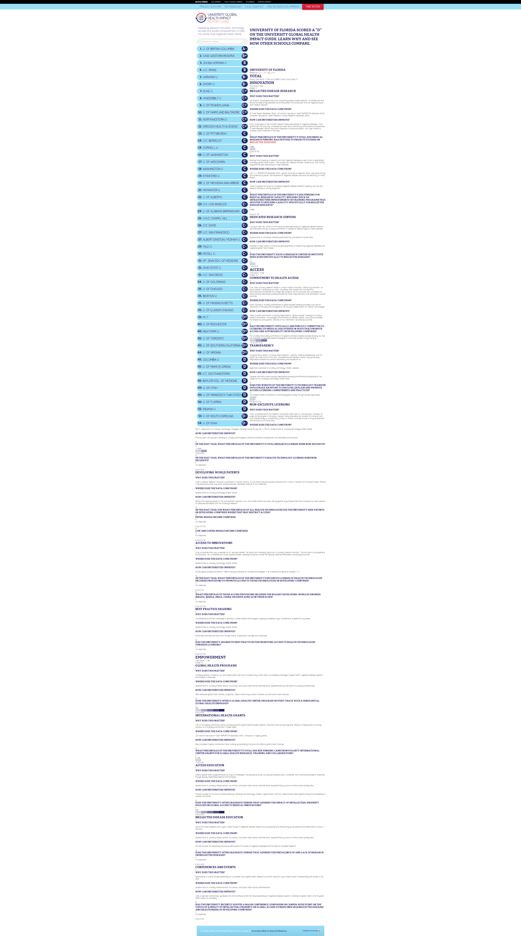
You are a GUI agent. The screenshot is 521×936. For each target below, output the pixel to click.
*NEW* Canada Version (233, 2)
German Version (264, 2)
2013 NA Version (201, 2)
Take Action (313, 6)
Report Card (222, 18)
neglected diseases (262, 142)
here (297, 572)
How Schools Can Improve (283, 6)
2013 (265, 73)
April (260, 73)
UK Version (250, 2)
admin (273, 73)
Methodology (233, 6)
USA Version (216, 2)
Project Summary (211, 6)
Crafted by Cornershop (310, 930)
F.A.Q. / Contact (254, 6)
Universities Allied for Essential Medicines (269, 930)
